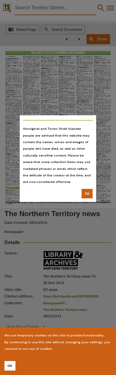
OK (87, 193)
